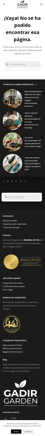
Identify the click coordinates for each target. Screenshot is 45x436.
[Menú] (4, 4)
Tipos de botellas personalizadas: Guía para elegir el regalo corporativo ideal (33, 163)
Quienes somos (10, 220)
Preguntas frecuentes (13, 283)
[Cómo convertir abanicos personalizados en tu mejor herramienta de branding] (12, 120)
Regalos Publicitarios (13, 351)
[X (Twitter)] (8, 181)
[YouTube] (20, 181)
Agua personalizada (12, 345)
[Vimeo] (25, 181)
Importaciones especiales (15, 224)
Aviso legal (8, 289)
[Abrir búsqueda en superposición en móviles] (22, 64)
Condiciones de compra (14, 286)
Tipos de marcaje (11, 227)
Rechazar (28, 431)
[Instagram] (12, 181)
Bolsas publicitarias (12, 348)
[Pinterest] (16, 181)
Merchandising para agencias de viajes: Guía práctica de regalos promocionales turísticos (33, 98)
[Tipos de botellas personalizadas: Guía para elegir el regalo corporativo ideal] (12, 163)
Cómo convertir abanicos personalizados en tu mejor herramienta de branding (32, 120)
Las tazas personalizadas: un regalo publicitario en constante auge (33, 141)
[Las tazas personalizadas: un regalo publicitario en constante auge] (12, 142)
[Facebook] (4, 181)
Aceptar (16, 431)
